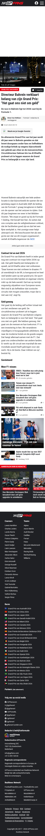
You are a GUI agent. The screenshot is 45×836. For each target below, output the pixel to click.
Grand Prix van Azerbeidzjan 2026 (21, 658)
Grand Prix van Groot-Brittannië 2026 (22, 638)
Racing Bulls (28, 552)
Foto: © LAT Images (8, 85)
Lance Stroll (9, 578)
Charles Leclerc (10, 529)
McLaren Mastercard (32, 545)
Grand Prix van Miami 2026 (18, 622)
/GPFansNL (11, 712)
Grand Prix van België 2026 (18, 641)
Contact (27, 809)
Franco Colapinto (11, 538)
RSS (21, 809)
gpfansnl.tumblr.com (14, 725)
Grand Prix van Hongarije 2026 (20, 644)
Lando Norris (10, 532)
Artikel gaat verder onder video (22, 246)
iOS (27, 815)
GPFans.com (29, 790)
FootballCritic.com (31, 787)
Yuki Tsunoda (10, 584)
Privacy (16, 809)
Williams (27, 558)
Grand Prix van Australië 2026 (19, 609)
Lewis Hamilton (11, 525)
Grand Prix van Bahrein (9, 89)
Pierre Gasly (9, 542)
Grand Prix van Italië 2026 (18, 651)
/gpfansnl (10, 718)
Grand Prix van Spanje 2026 (19, 654)
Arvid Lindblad (10, 581)
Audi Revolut (29, 532)
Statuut (18, 812)
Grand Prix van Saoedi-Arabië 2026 (21, 618)
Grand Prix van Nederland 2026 (20, 648)
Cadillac (27, 535)
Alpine (26, 525)
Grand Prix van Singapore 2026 (20, 664)
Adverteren (9, 812)
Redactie (8, 809)
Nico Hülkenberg (11, 591)
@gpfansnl (10, 709)
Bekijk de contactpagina (13, 776)
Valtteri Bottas (10, 594)
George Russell (10, 565)
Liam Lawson (10, 548)
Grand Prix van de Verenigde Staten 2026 (24, 667)
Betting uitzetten (11, 815)
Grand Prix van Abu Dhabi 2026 (20, 684)
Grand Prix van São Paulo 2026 (20, 674)
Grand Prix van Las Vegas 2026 (20, 677)
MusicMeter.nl (29, 793)
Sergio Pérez (9, 597)
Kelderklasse (29, 797)
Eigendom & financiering (14, 821)
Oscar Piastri (10, 535)
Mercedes (27, 548)
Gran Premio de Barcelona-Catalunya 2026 (24, 631)
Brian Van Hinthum (14, 118)
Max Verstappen (11, 552)
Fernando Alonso (11, 574)
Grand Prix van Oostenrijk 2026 (20, 635)
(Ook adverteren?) (18, 689)
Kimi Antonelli (10, 561)
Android (22, 815)
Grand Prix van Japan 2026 (18, 615)
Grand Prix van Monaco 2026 (19, 628)
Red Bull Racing (30, 555)
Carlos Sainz (9, 558)
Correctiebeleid (26, 818)
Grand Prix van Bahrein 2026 (19, 661)
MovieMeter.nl (10, 793)
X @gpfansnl (10, 705)
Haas (26, 542)
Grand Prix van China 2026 (18, 612)
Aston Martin (29, 529)
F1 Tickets (29, 821)
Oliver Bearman (11, 568)
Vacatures (26, 812)
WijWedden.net (10, 797)
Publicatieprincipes (12, 818)
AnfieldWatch (10, 800)
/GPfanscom (11, 702)
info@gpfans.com (12, 753)
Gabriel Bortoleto (11, 587)
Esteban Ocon (10, 571)
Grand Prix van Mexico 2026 (19, 671)
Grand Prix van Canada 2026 (19, 625)
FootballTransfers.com (13, 787)
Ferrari (26, 538)
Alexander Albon (11, 555)
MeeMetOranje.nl (30, 800)
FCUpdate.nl (9, 790)
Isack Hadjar (9, 545)
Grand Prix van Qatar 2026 (18, 680)
